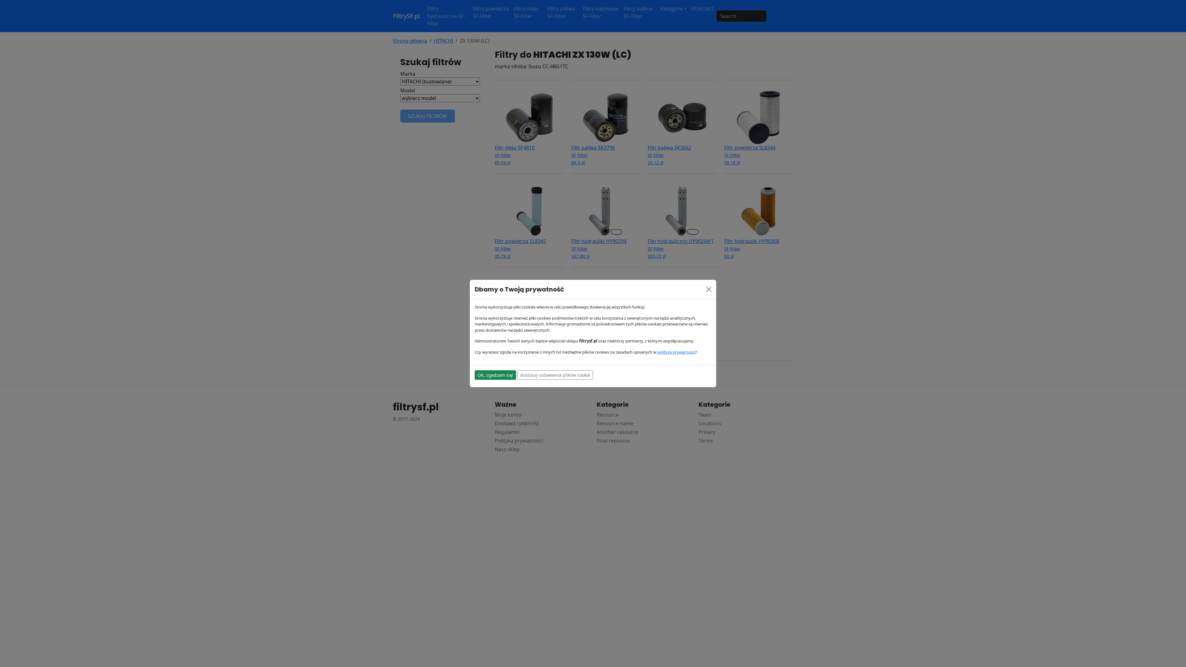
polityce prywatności (676, 352)
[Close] (709, 289)
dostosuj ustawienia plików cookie (555, 375)
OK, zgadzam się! (495, 375)
